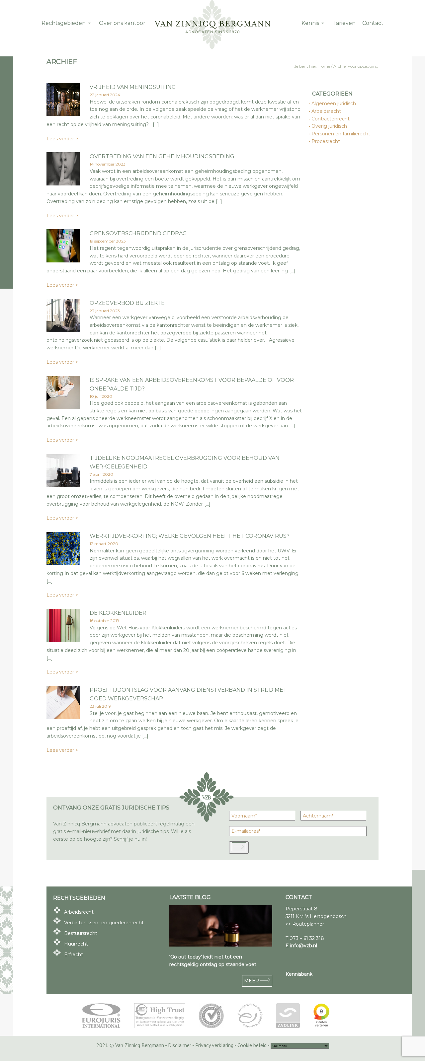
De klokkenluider (118, 613)
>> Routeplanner (305, 924)
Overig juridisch (329, 126)
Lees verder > (62, 139)
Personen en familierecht (341, 134)
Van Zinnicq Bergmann (212, 25)
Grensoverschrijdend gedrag (138, 233)
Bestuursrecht (80, 933)
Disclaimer (179, 1045)
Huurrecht (76, 944)
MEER (252, 981)
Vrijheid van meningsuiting (133, 87)
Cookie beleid (252, 1045)
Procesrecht (326, 141)
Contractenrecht (331, 119)
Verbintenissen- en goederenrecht (104, 923)
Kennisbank (299, 974)
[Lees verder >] (63, 114)
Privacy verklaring (214, 1045)
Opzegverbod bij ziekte (127, 303)
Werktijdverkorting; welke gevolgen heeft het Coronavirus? (190, 536)
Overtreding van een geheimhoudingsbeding (162, 156)
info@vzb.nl (303, 946)
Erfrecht (73, 954)
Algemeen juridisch (334, 103)
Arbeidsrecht (326, 111)
